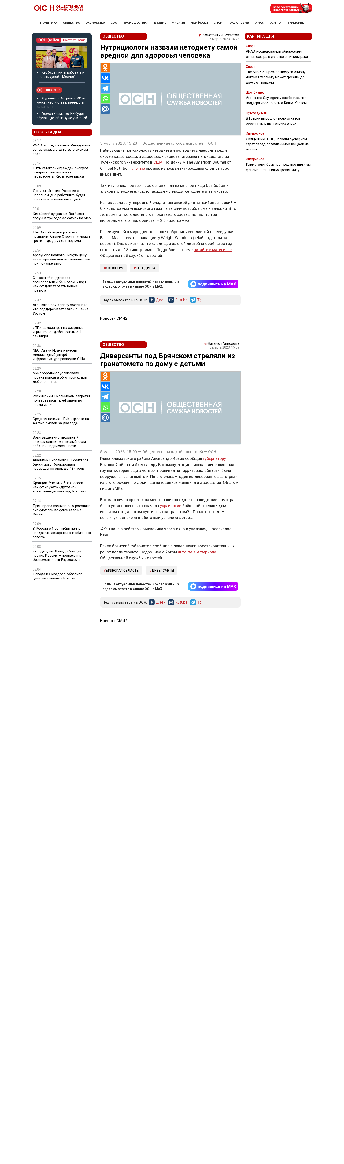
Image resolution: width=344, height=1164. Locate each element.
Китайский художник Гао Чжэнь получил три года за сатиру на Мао (62, 216)
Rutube (181, 300)
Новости (52, 90)
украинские (170, 505)
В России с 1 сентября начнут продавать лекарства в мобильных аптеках (62, 532)
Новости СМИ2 (114, 318)
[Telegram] (105, 88)
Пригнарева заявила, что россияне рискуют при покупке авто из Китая (62, 510)
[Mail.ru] (105, 109)
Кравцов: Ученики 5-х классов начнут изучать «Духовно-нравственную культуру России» (59, 487)
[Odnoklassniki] (105, 67)
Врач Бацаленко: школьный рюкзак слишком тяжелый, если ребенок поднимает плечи (59, 441)
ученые (138, 168)
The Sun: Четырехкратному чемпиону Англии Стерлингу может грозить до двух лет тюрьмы (61, 236)
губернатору (214, 458)
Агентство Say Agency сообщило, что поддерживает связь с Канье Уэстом (60, 309)
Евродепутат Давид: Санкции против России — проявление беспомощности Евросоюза (57, 555)
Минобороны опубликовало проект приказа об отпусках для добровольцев (60, 377)
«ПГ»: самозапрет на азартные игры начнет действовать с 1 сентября (58, 332)
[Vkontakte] (105, 78)
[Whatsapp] (105, 98)
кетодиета (145, 268)
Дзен (160, 300)
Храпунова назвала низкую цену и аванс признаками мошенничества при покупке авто (61, 259)
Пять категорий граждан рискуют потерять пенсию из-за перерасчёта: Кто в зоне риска (60, 172)
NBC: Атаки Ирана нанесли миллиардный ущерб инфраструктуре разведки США (59, 354)
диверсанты (163, 570)
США (158, 162)
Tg (199, 300)
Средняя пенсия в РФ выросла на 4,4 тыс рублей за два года (61, 421)
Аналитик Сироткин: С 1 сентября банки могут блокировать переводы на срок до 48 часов (60, 464)
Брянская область (122, 570)
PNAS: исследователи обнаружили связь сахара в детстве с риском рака (61, 149)
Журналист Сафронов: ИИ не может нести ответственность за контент (61, 102)
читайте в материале (213, 249)
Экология (114, 268)
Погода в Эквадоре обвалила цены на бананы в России (57, 576)
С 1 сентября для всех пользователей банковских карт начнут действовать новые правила (59, 284)
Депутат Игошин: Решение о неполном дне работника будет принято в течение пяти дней (59, 195)
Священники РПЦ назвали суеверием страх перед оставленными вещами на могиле (277, 144)
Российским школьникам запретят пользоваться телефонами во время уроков (61, 400)
